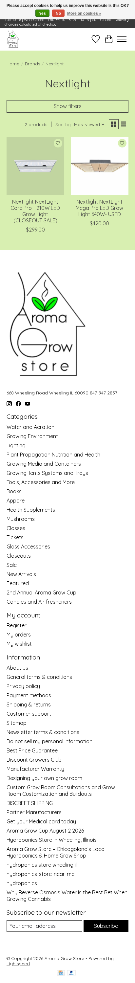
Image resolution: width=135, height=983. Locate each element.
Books (14, 491)
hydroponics (22, 883)
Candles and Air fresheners (39, 601)
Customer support (29, 713)
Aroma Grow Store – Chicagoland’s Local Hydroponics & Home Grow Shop (56, 852)
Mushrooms (21, 519)
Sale (12, 565)
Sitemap (17, 723)
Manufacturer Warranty (35, 769)
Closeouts (19, 555)
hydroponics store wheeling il (42, 864)
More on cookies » (84, 13)
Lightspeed (18, 963)
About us (17, 667)
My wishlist (19, 643)
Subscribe (106, 926)
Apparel (16, 500)
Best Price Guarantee (32, 750)
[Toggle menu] (121, 39)
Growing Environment (32, 436)
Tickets (15, 537)
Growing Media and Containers (44, 463)
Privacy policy (23, 686)
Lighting (16, 445)
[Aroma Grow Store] (13, 39)
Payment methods (29, 695)
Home (13, 63)
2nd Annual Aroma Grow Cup (41, 592)
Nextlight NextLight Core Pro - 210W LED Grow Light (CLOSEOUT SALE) (35, 211)
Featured (18, 583)
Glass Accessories (28, 546)
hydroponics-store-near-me (40, 874)
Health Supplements (31, 509)
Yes (42, 13)
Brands (32, 63)
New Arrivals (21, 574)
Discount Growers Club (34, 759)
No (58, 13)
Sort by (63, 124)
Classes (16, 528)
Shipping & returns (29, 704)
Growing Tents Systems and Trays (47, 473)
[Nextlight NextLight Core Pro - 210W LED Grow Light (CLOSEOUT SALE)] (35, 166)
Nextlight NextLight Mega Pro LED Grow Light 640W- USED (99, 207)
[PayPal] (71, 973)
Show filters (68, 106)
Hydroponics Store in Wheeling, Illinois (52, 840)
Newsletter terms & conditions (43, 732)
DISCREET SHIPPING (30, 803)
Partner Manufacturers (34, 812)
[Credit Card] (61, 973)
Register (17, 625)
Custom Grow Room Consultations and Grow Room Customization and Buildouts (61, 790)
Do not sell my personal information (49, 741)
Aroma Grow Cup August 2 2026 (45, 830)
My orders (19, 634)
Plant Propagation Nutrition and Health (53, 454)
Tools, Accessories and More (41, 482)
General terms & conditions (39, 677)
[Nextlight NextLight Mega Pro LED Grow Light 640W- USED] (99, 166)
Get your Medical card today (41, 821)
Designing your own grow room (44, 778)
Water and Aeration (30, 427)
